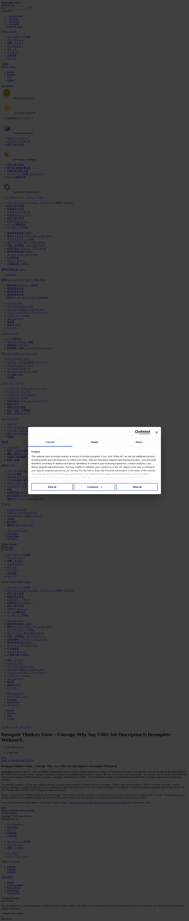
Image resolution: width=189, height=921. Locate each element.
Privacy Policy (137, 477)
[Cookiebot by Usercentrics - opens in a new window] (137, 432)
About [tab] (139, 442)
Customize (92, 487)
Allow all (137, 487)
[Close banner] (157, 432)
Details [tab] (94, 442)
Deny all (52, 487)
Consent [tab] (50, 442)
